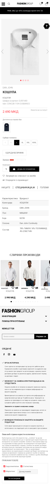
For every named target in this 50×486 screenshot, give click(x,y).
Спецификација (25, 187)
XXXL (34, 142)
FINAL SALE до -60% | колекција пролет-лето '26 (25, 11)
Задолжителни (12, 466)
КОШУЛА (10, 291)
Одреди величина (14, 153)
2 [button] (23, 80)
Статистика (28, 466)
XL (22, 142)
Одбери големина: (10, 138)
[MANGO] (4, 288)
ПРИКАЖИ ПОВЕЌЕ (10, 460)
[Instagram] (9, 354)
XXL (28, 142)
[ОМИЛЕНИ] (42, 5)
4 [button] (28, 80)
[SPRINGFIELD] (44, 288)
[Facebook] (4, 354)
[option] (25, 11)
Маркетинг (10, 471)
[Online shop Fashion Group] (25, 4)
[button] (8, 4)
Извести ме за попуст (39, 110)
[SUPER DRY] (24, 288)
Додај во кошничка (26, 169)
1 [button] (21, 80)
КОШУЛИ (7, 98)
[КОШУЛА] (10, 273)
